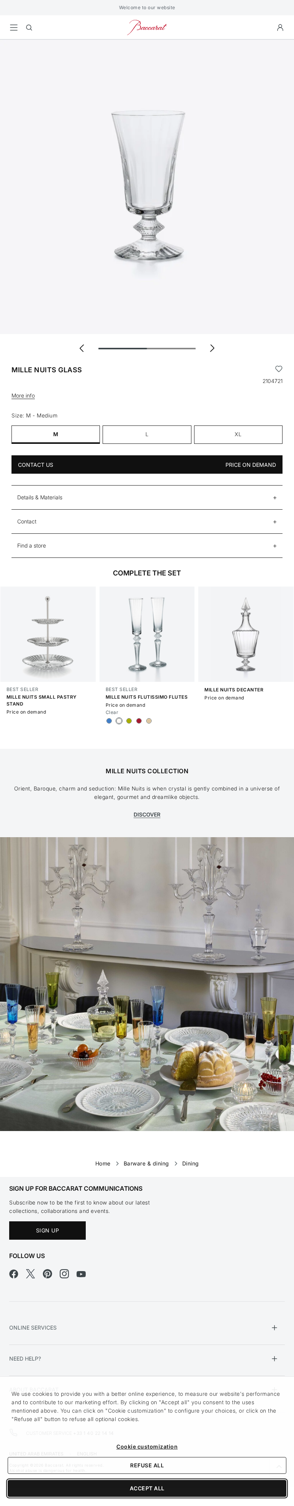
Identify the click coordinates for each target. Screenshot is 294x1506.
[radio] (109, 720)
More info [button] (23, 395)
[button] (280, 27)
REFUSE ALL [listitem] (147, 1465)
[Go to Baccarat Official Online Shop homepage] (147, 27)
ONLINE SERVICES (33, 1327)
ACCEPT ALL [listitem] (147, 1488)
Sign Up (47, 1230)
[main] (147, 596)
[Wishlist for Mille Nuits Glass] (279, 370)
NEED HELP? (25, 1358)
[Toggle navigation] (13, 27)
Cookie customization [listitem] (147, 1446)
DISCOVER (147, 814)
